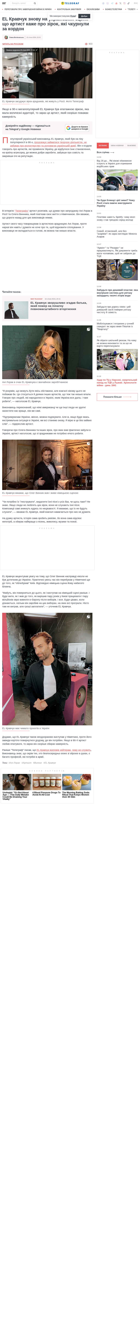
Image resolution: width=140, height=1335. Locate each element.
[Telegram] (112, 3)
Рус (136, 3)
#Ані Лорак (14, 763)
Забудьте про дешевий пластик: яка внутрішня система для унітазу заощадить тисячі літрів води (117, 293)
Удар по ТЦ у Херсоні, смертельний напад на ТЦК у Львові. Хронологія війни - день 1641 (117, 383)
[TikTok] (128, 3)
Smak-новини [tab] (117, 146)
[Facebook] (103, 3)
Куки (72, 16)
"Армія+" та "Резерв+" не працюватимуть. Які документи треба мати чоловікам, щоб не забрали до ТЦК (117, 252)
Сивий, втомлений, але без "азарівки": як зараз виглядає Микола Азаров (117, 234)
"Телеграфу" (22, 210)
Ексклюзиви (93, 9)
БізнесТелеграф (113, 9)
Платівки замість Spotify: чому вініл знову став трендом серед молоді (116, 218)
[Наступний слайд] (137, 9)
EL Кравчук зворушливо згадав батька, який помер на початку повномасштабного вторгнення (58, 306)
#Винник (37, 763)
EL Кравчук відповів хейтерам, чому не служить (64, 750)
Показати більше (112, 397)
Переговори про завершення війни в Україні (28, 9)
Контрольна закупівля (69, 9)
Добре (84, 16)
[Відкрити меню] (4, 3)
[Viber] (107, 3)
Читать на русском (12, 44)
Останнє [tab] (103, 146)
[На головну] (70, 3)
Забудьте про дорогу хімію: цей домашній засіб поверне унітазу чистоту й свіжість (114, 310)
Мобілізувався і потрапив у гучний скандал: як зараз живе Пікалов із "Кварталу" (115, 326)
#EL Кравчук (49, 763)
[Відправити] (34, 3)
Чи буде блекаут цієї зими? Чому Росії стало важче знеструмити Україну (116, 203)
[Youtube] (116, 3)
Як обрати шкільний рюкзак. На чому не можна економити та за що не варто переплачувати (116, 343)
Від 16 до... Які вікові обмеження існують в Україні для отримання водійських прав (114, 164)
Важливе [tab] (131, 146)
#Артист (26, 763)
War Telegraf (36, 299)
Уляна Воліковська (16, 37)
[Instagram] (124, 3)
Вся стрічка (103, 152)
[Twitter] (120, 3)
